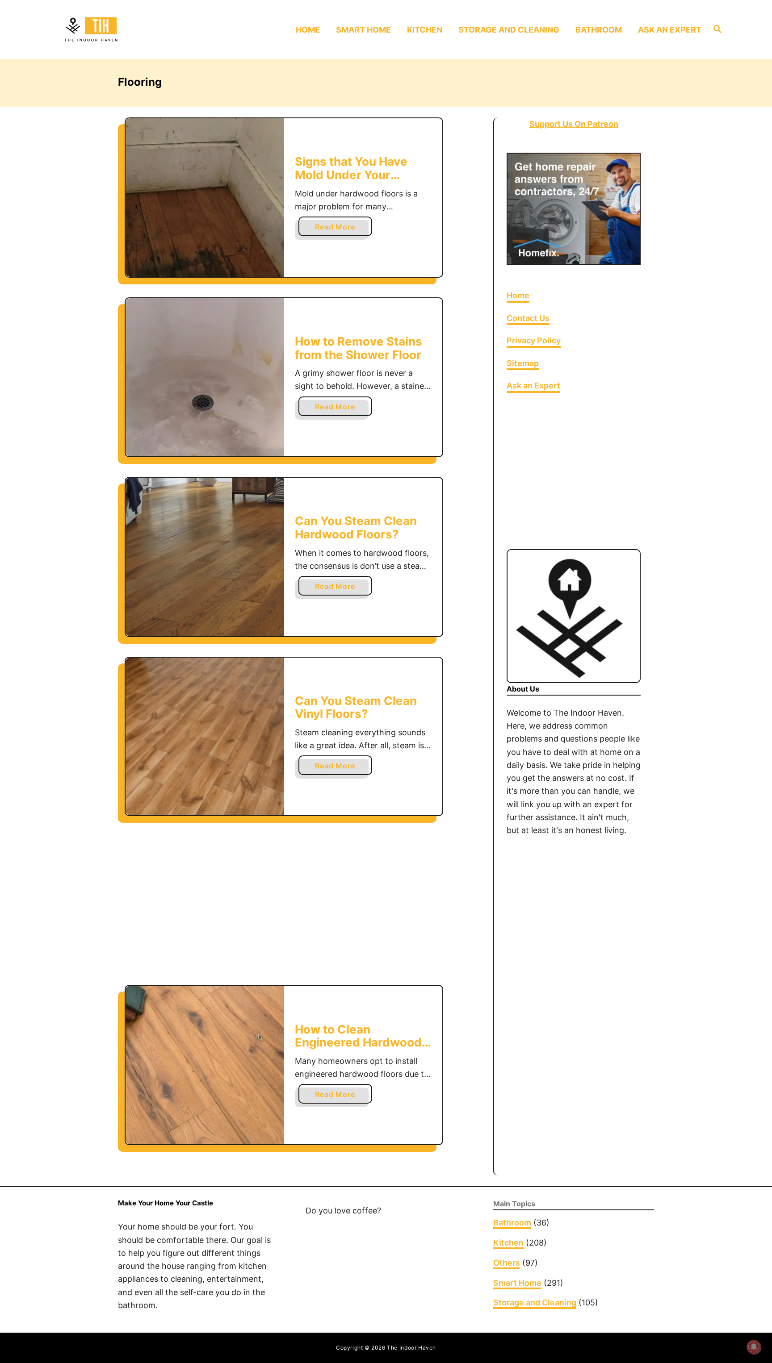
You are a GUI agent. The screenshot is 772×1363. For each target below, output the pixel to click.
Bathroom (512, 1222)
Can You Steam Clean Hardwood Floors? (356, 527)
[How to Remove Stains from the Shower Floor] (205, 377)
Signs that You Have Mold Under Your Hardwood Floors (351, 174)
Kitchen (508, 1242)
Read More (338, 229)
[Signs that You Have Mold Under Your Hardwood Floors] (205, 197)
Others (506, 1262)
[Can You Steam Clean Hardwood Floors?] (205, 557)
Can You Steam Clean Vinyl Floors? (356, 707)
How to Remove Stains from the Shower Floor (358, 348)
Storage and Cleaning (534, 1302)
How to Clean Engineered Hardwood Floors (358, 1042)
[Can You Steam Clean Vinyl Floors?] (205, 737)
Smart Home (517, 1283)
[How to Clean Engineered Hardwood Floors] (205, 1065)
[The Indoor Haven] (139, 29)
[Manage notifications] (754, 1347)
